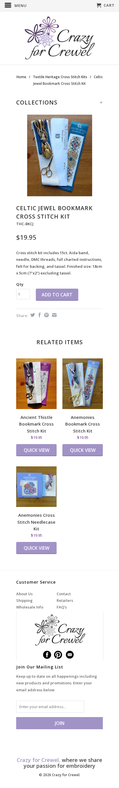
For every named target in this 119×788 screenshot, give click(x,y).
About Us (24, 593)
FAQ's (62, 607)
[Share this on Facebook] (39, 315)
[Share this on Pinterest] (46, 315)
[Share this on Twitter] (32, 315)
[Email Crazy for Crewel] (70, 655)
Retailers (65, 600)
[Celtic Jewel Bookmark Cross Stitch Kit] (59, 155)
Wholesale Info (29, 607)
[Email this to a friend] (54, 315)
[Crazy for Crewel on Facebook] (47, 655)
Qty (19, 284)
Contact (64, 593)
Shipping (24, 600)
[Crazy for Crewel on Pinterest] (58, 655)
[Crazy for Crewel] (59, 38)
